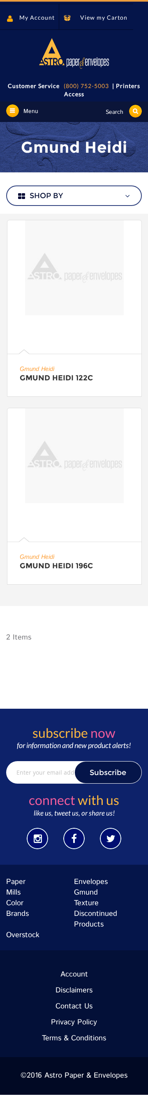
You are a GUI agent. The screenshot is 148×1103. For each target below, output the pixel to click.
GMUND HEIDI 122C (56, 377)
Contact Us (74, 1006)
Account (74, 974)
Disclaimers (74, 990)
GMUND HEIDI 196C (56, 565)
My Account (37, 17)
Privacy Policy (74, 1022)
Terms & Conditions (74, 1038)
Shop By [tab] (46, 195)
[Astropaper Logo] (74, 53)
